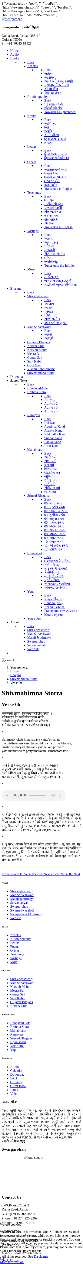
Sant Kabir (17, 998)
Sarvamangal (19, 902)
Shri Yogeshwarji (21, 891)
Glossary (16, 1082)
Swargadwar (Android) (26, 914)
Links (14, 1090)
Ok (2, 1258)
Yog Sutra (17, 1046)
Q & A (14, 950)
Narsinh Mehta (20, 986)
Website (15, 918)
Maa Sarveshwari (22, 895)
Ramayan (16, 1034)
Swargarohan (19, 906)
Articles (15, 935)
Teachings (17, 954)
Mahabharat (18, 1030)
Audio (14, 1067)
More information (12, 1262)
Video (14, 1093)
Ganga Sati (17, 994)
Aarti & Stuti (18, 1006)
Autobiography (20, 939)
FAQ (13, 1078)
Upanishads (18, 1042)
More (13, 962)
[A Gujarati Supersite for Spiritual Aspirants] (12, 19)
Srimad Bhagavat (21, 1038)
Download (17, 1074)
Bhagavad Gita (20, 1023)
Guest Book (18, 1086)
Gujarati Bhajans (21, 1002)
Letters (14, 943)
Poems (14, 946)
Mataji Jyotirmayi (22, 899)
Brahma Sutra (19, 1027)
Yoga (13, 1050)
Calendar (16, 1070)
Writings (15, 958)
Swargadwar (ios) (22, 910)
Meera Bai (17, 990)
